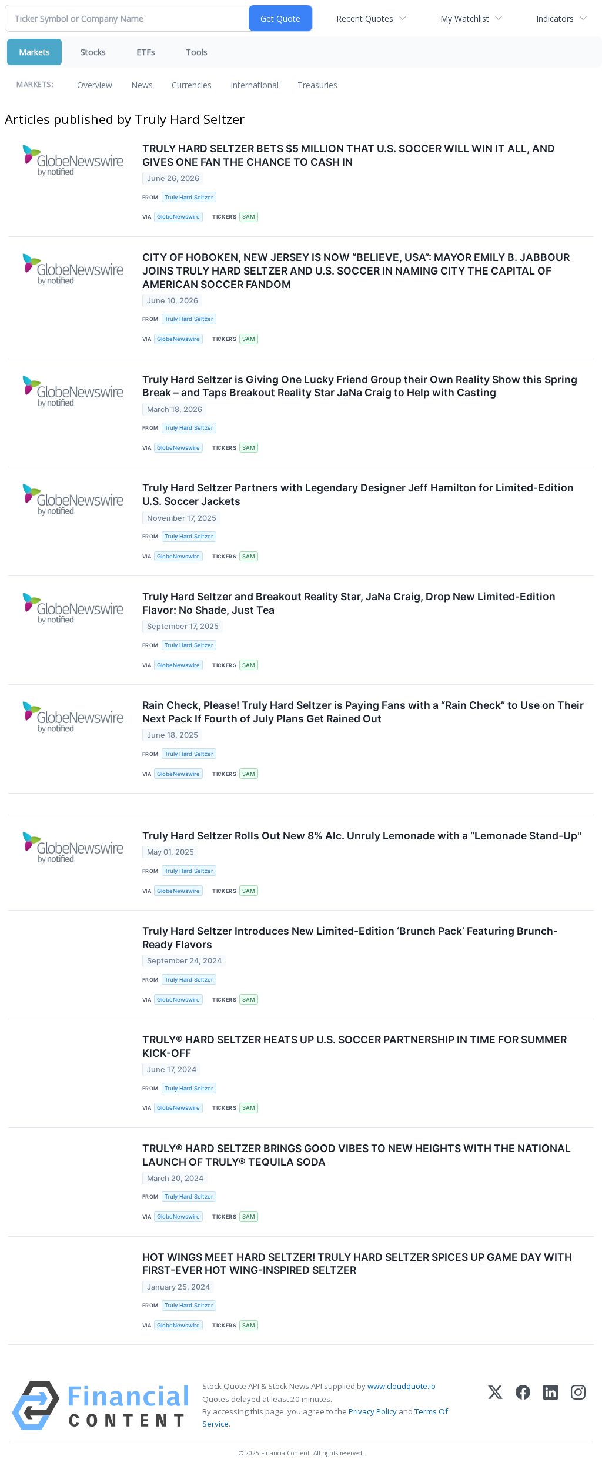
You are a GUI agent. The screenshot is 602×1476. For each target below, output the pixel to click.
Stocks (93, 52)
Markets (34, 52)
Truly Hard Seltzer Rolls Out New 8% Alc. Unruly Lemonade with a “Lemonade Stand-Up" (361, 835)
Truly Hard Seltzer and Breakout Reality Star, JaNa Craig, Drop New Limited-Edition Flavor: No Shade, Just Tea (349, 603)
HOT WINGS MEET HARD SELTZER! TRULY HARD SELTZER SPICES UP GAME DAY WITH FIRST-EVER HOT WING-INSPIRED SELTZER (357, 1264)
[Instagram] (578, 1405)
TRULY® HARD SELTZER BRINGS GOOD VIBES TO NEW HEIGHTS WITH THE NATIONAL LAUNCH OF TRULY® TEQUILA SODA (356, 1155)
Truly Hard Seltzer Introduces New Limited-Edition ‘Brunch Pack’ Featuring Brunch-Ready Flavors (350, 937)
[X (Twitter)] (495, 1405)
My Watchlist (464, 18)
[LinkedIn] (551, 1405)
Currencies (192, 85)
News (142, 85)
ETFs (145, 52)
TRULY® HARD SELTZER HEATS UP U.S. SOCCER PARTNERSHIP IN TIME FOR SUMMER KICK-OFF (354, 1046)
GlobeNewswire (178, 216)
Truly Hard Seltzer (189, 197)
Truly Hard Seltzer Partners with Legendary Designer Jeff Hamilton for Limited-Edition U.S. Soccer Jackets (358, 494)
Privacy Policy (373, 1411)
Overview (94, 85)
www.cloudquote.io (401, 1386)
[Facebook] (523, 1405)
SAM (248, 216)
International (254, 85)
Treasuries (317, 85)
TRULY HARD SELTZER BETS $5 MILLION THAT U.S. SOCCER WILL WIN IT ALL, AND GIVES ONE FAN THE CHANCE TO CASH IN (348, 155)
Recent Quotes (364, 18)
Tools (197, 52)
